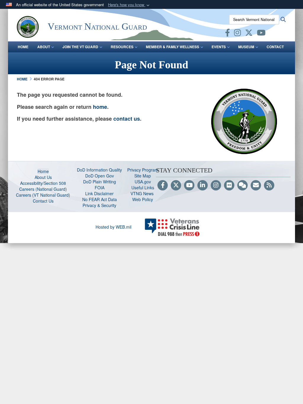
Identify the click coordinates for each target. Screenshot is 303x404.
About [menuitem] (43, 46)
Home (43, 171)
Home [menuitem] (23, 46)
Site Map (142, 176)
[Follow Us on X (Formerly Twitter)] (176, 185)
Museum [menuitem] (246, 46)
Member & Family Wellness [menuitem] (172, 46)
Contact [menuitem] (275, 46)
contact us (126, 118)
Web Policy (142, 199)
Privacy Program (142, 170)
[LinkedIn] (202, 185)
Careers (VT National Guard (42, 195)
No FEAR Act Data (99, 199)
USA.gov (143, 182)
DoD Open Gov (99, 176)
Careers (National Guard (42, 189)
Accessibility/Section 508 (43, 183)
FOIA (99, 187)
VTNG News (142, 193)
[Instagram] (216, 185)
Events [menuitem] (219, 46)
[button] (129, 5)
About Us (43, 177)
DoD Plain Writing (99, 182)
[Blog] (242, 185)
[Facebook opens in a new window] (227, 34)
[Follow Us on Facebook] (162, 185)
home (100, 107)
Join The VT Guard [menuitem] (80, 46)
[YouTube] (189, 185)
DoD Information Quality (99, 170)
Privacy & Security (99, 205)
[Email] (256, 185)
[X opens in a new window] (249, 34)
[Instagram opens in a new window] (237, 34)
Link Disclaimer (99, 193)
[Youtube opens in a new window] (261, 34)
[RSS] (269, 185)
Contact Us (43, 201)
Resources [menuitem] (122, 46)
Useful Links (142, 187)
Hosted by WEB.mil (113, 227)
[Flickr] (229, 185)
